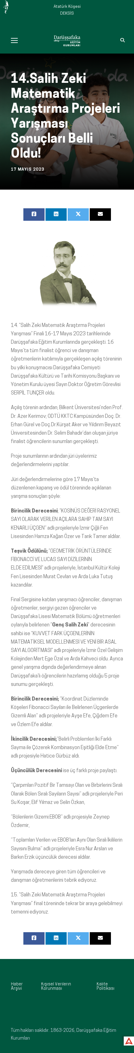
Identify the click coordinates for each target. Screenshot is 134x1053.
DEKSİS (67, 14)
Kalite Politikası (105, 986)
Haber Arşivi (17, 986)
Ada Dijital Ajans (127, 1040)
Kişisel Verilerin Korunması (56, 986)
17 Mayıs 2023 (27, 170)
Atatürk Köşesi (67, 7)
